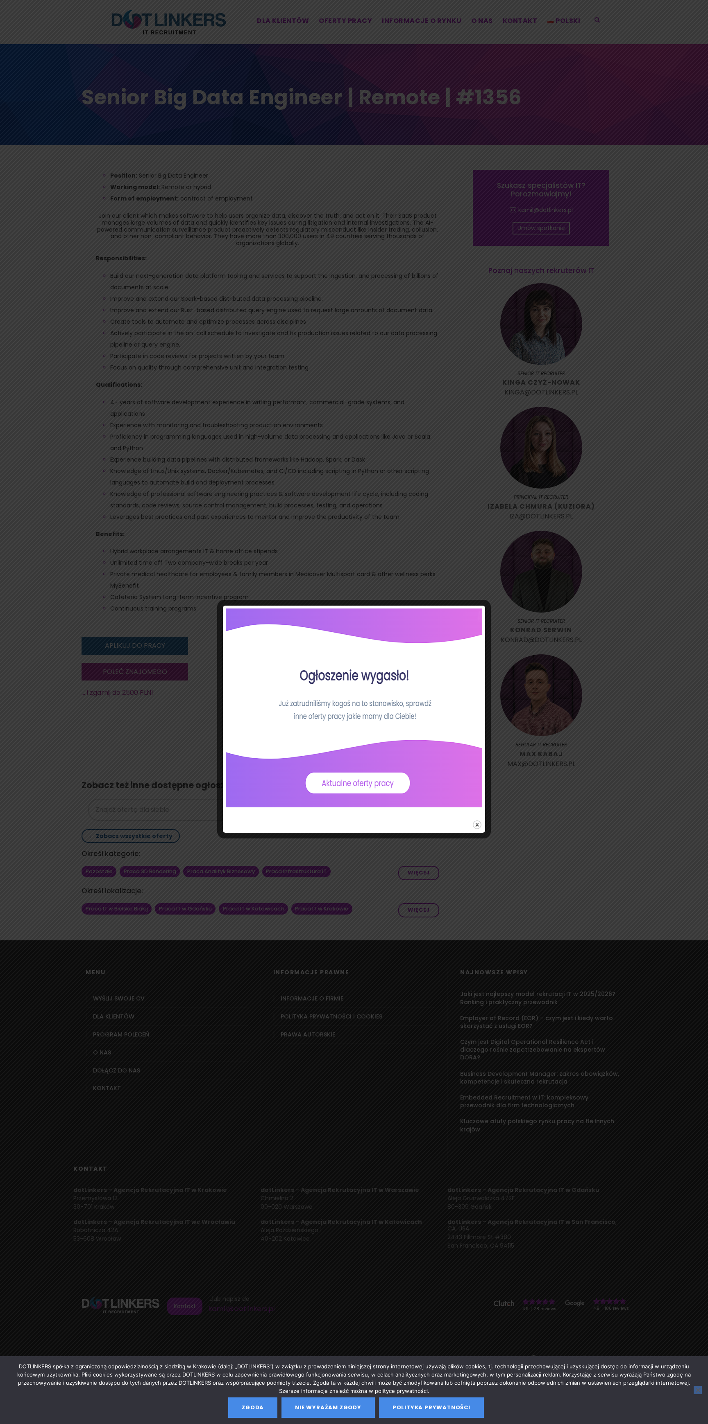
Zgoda (253, 1407)
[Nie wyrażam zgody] (698, 1390)
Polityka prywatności (431, 1407)
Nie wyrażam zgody (328, 1407)
